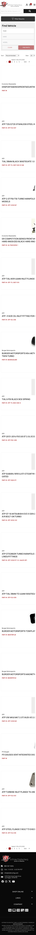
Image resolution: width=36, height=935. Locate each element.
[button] (7, 848)
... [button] (21, 848)
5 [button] (19, 848)
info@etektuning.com (11, 873)
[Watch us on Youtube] (13, 881)
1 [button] (9, 848)
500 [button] (25, 848)
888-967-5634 (9, 866)
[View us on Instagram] (6, 881)
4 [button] (16, 848)
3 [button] (14, 848)
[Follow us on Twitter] (9, 881)
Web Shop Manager (18, 924)
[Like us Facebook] (3, 881)
